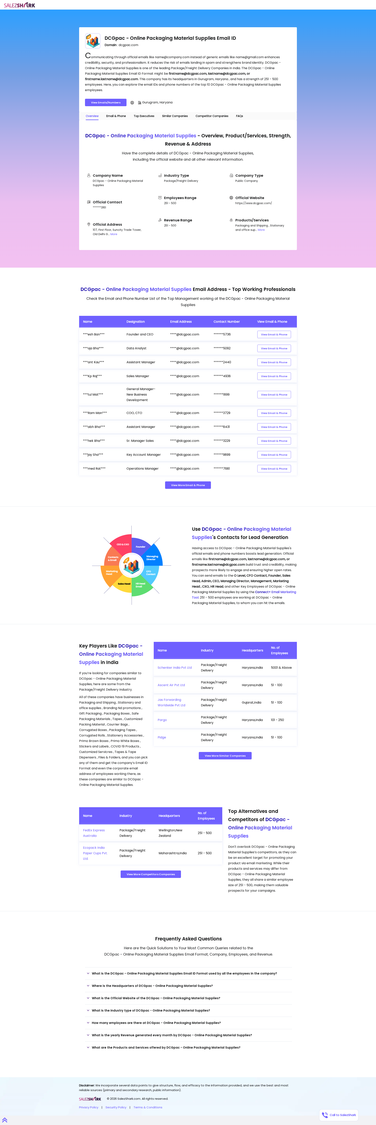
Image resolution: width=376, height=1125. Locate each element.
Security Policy (116, 1107)
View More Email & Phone (188, 485)
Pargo (162, 720)
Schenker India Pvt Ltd (175, 667)
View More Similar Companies (225, 756)
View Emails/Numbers (105, 102)
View (274, 334)
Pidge (162, 737)
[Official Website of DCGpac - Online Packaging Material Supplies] (132, 102)
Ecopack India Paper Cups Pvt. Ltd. (95, 853)
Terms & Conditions (148, 1107)
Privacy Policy (88, 1107)
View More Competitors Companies (151, 874)
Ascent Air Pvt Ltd (171, 685)
